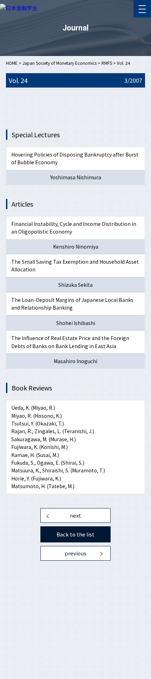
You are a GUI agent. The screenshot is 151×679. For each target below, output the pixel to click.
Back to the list (75, 534)
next (75, 515)
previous (75, 553)
